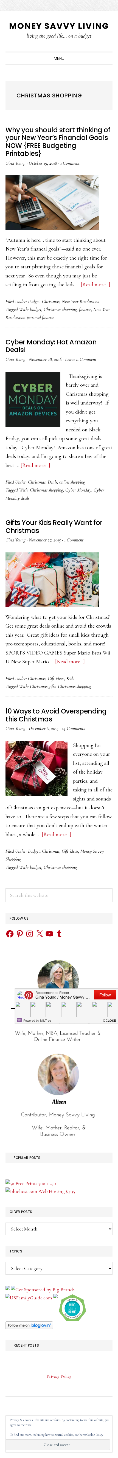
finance (85, 309)
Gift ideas (56, 678)
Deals (52, 482)
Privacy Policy (59, 1376)
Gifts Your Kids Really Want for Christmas (53, 526)
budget (35, 309)
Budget (34, 301)
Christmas (51, 301)
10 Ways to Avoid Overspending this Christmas (56, 715)
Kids (70, 678)
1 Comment (70, 163)
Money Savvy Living (59, 26)
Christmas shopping (60, 309)
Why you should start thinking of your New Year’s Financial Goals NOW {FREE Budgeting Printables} (57, 141)
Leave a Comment (80, 359)
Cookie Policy (94, 1435)
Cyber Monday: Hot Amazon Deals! (51, 346)
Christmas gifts (43, 686)
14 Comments (73, 728)
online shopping (72, 482)
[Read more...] (95, 284)
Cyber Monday (78, 490)
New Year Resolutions (80, 301)
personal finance (40, 317)
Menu (59, 58)
